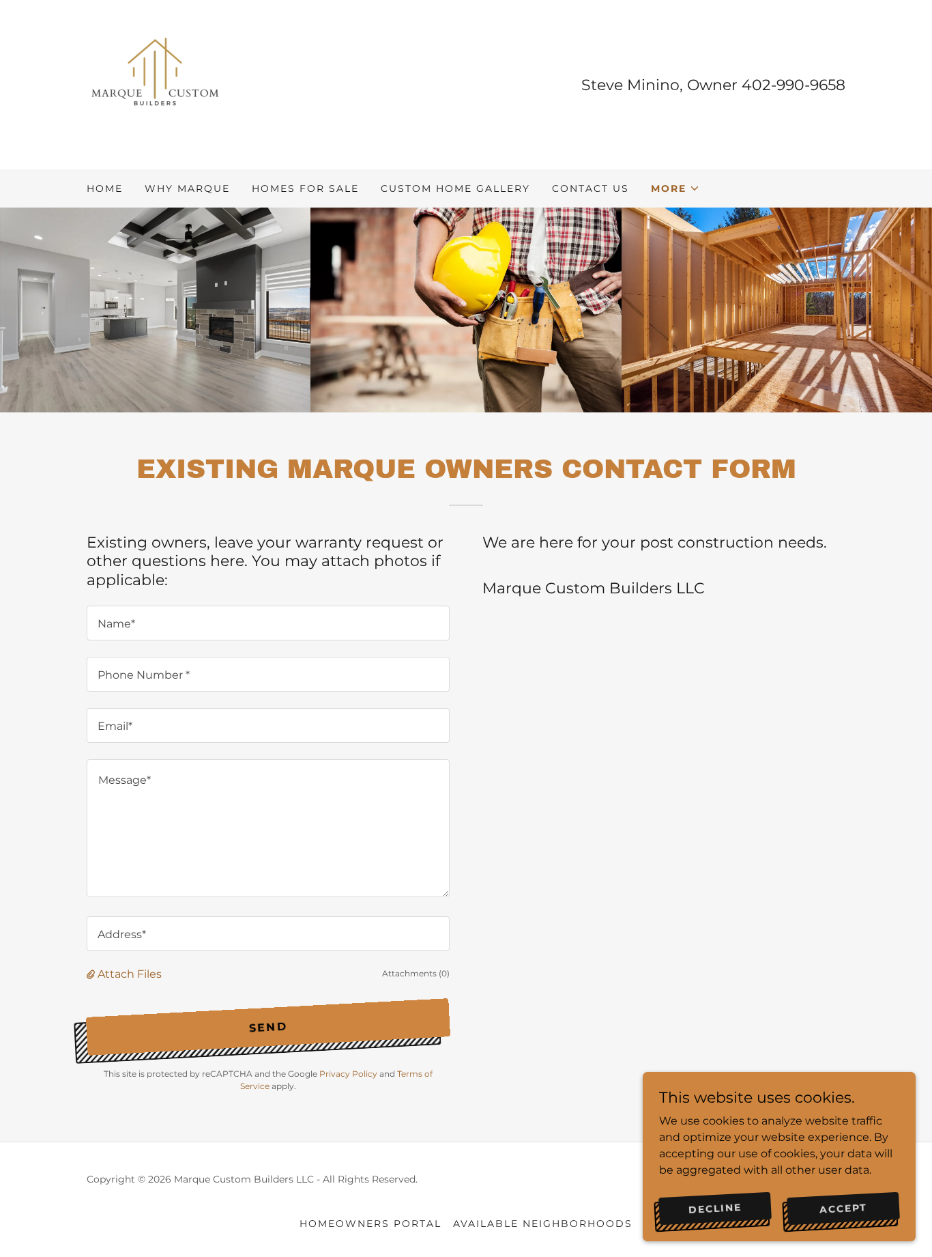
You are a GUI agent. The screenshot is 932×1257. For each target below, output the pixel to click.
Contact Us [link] (590, 188)
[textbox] (268, 623)
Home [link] (105, 188)
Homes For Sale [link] (305, 188)
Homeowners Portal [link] (370, 1223)
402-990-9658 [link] (793, 85)
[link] (155, 83)
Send (267, 1026)
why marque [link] (187, 188)
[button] (675, 188)
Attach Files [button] (130, 974)
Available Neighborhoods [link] (542, 1223)
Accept (843, 1207)
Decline (715, 1207)
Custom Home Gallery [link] (455, 188)
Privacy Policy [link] (348, 1074)
